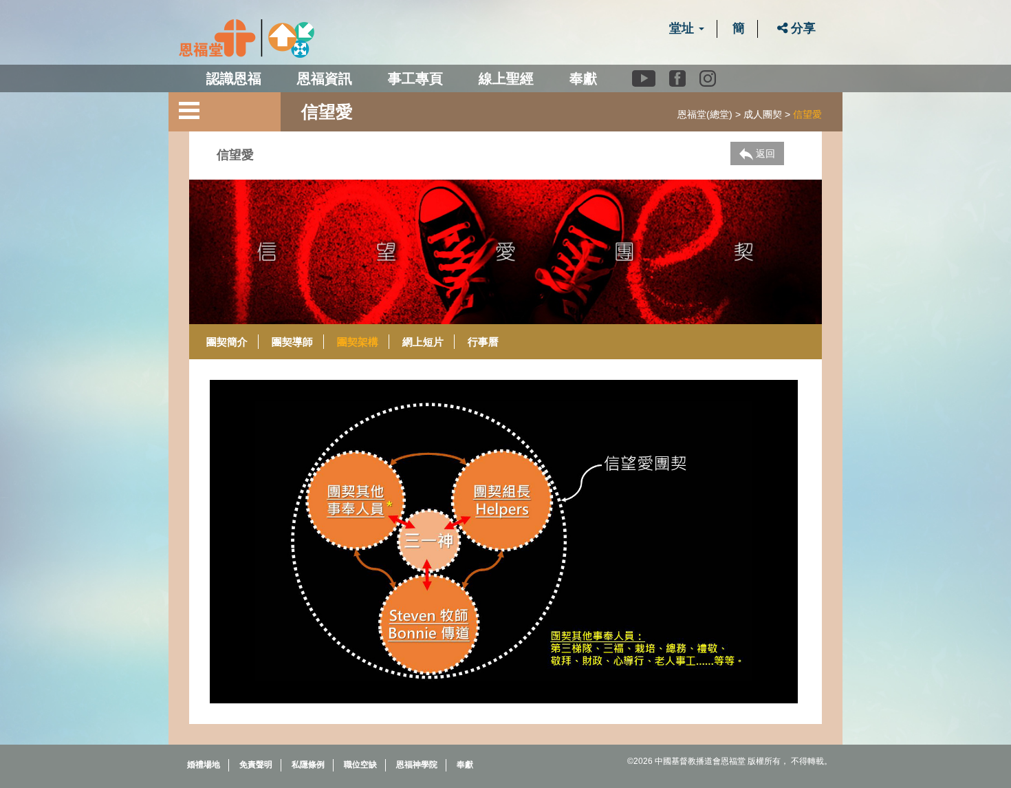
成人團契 (762, 114)
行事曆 (483, 342)
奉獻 (583, 78)
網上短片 (423, 342)
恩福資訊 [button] (324, 78)
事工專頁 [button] (415, 78)
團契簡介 (227, 342)
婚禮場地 (203, 764)
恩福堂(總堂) (704, 114)
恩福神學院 (416, 764)
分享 (801, 28)
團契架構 (357, 342)
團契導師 (292, 342)
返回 (764, 153)
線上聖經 (506, 78)
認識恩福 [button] (233, 78)
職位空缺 (360, 764)
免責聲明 (255, 764)
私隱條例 (308, 764)
